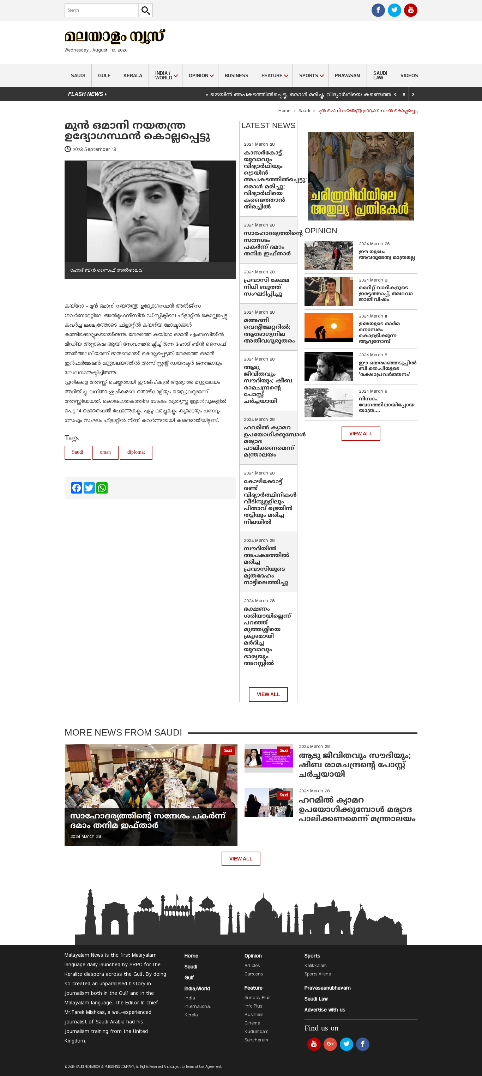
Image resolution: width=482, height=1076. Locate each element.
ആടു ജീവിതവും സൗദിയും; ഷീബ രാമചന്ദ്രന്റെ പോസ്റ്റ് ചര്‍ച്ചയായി (268, 384)
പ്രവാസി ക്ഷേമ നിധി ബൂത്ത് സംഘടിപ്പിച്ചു (266, 287)
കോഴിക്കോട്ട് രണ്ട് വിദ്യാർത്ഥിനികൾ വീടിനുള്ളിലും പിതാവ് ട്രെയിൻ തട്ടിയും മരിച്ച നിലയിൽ (270, 502)
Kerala (132, 75)
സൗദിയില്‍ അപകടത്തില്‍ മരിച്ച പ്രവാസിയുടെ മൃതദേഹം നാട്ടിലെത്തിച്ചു (266, 565)
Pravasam (347, 75)
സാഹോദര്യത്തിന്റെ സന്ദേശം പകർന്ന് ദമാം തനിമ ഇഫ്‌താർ (273, 244)
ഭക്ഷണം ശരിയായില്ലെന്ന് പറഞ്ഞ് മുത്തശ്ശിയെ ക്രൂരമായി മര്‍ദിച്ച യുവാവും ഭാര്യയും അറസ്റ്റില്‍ (267, 636)
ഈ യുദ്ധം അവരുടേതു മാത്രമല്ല (387, 255)
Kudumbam (257, 1032)
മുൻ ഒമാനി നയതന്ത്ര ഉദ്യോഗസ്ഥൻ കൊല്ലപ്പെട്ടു (137, 131)
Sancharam (256, 1040)
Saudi (78, 75)
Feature (254, 988)
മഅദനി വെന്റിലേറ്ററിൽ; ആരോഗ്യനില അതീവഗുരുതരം (269, 331)
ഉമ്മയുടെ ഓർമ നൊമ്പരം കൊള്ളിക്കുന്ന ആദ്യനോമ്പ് (379, 333)
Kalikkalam (316, 966)
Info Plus (253, 1006)
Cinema (252, 1023)
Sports (312, 956)
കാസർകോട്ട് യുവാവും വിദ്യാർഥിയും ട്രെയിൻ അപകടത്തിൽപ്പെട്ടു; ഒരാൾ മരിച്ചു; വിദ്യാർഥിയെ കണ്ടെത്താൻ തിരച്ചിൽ (275, 180)
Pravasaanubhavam (328, 988)
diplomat (136, 452)
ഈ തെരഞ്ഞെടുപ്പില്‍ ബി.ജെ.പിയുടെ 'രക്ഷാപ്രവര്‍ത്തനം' (388, 369)
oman (105, 452)
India (190, 998)
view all (268, 694)
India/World (197, 989)
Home (284, 111)
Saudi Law (380, 75)
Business (236, 75)
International (198, 1007)
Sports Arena (318, 974)
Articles (252, 966)
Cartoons (254, 974)
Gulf (104, 75)
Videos (409, 75)
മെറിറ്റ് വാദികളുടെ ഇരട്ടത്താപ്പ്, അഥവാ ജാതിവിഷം (386, 294)
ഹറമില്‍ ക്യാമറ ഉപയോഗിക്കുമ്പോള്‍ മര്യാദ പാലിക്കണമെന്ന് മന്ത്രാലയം (357, 810)
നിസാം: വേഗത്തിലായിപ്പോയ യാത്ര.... (387, 405)
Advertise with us (325, 1010)
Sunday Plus (257, 998)
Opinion (253, 956)
